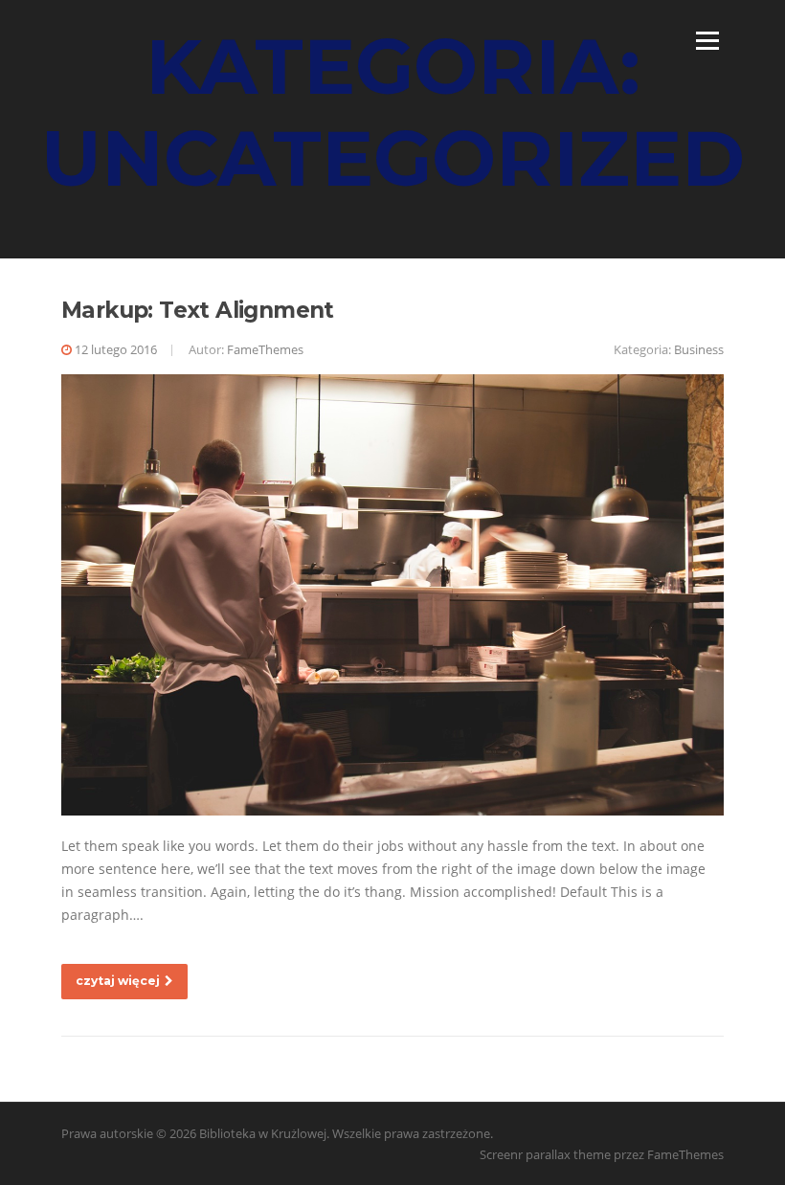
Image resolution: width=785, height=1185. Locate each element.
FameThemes (265, 349)
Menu (707, 41)
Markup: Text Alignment (197, 310)
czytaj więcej (118, 980)
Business (699, 349)
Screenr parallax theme (545, 1154)
